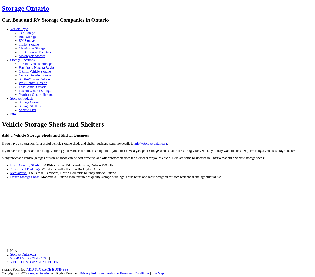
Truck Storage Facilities (35, 52)
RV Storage (27, 40)
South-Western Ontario (34, 79)
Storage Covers (29, 102)
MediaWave (18, 173)
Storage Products (21, 98)
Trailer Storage (29, 44)
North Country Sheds (24, 165)
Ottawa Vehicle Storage (35, 71)
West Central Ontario (33, 83)
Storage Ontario (25, 8)
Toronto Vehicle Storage (35, 64)
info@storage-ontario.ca (150, 143)
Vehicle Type (19, 29)
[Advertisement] (38, 212)
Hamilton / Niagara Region (37, 67)
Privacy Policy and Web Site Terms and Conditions (114, 273)
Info (13, 114)
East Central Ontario (32, 87)
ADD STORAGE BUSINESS (47, 269)
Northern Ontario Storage (36, 94)
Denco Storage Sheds (24, 177)
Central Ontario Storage (35, 75)
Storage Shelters (30, 106)
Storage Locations (22, 60)
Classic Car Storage (32, 48)
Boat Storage (27, 37)
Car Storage (27, 33)
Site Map (158, 273)
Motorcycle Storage (32, 56)
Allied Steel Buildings (25, 169)
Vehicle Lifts (27, 110)
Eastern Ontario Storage (35, 91)
